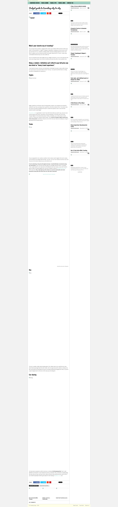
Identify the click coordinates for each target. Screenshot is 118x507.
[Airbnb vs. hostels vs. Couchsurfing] (48, 492)
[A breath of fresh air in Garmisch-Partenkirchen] (80, 39)
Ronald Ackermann (34, 10)
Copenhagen (72, 69)
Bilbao (72, 94)
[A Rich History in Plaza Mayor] (80, 112)
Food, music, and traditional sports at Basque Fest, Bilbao (79, 78)
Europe (72, 165)
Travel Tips (53, 3)
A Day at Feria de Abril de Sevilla (78, 6)
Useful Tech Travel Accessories (61, 497)
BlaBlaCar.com (57, 475)
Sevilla (72, 20)
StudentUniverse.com (62, 168)
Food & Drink (44, 3)
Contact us (87, 505)
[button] (88, 3)
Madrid (72, 117)
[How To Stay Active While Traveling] (35, 492)
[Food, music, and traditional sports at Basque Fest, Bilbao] (80, 89)
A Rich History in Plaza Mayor (78, 103)
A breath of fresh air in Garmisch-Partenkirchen (79, 29)
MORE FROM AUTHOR (44, 485)
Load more (80, 172)
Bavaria (72, 141)
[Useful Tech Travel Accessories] (62, 492)
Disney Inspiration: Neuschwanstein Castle (79, 125)
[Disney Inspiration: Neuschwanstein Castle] (80, 136)
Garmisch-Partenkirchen (74, 44)
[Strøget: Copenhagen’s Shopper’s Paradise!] (80, 64)
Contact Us (70, 3)
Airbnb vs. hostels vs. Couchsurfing (46, 498)
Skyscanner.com (32, 112)
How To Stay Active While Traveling (79, 150)
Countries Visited (34, 3)
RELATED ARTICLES (34, 485)
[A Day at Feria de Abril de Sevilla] (80, 15)
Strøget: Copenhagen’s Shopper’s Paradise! (78, 54)
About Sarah (75, 505)
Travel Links (61, 3)
